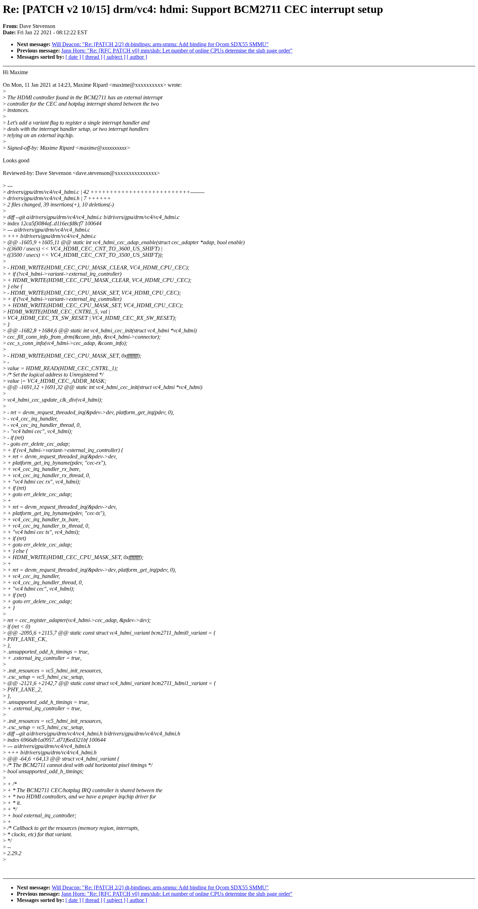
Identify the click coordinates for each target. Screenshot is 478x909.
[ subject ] (114, 57)
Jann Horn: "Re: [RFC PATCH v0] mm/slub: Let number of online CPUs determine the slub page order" (177, 51)
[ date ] (73, 57)
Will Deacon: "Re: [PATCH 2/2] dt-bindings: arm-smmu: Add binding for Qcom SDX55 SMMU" (160, 44)
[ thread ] (92, 57)
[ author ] (137, 57)
